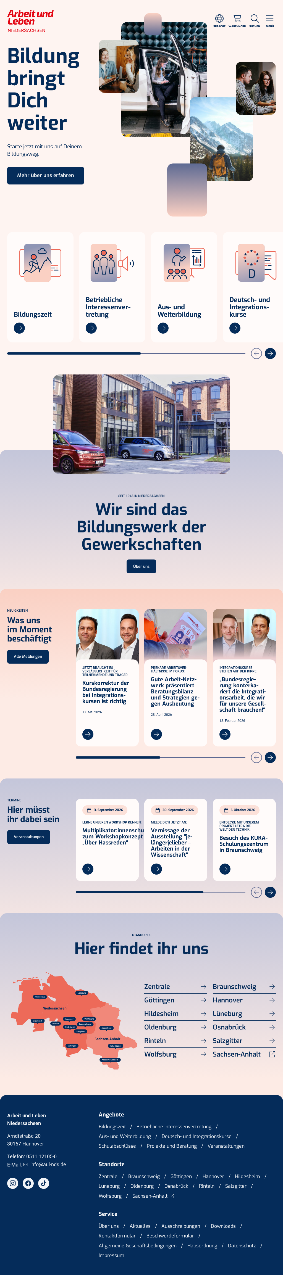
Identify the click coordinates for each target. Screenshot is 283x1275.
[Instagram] (12, 1183)
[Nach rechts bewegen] (270, 353)
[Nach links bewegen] (256, 353)
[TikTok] (43, 1183)
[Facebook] (28, 1183)
